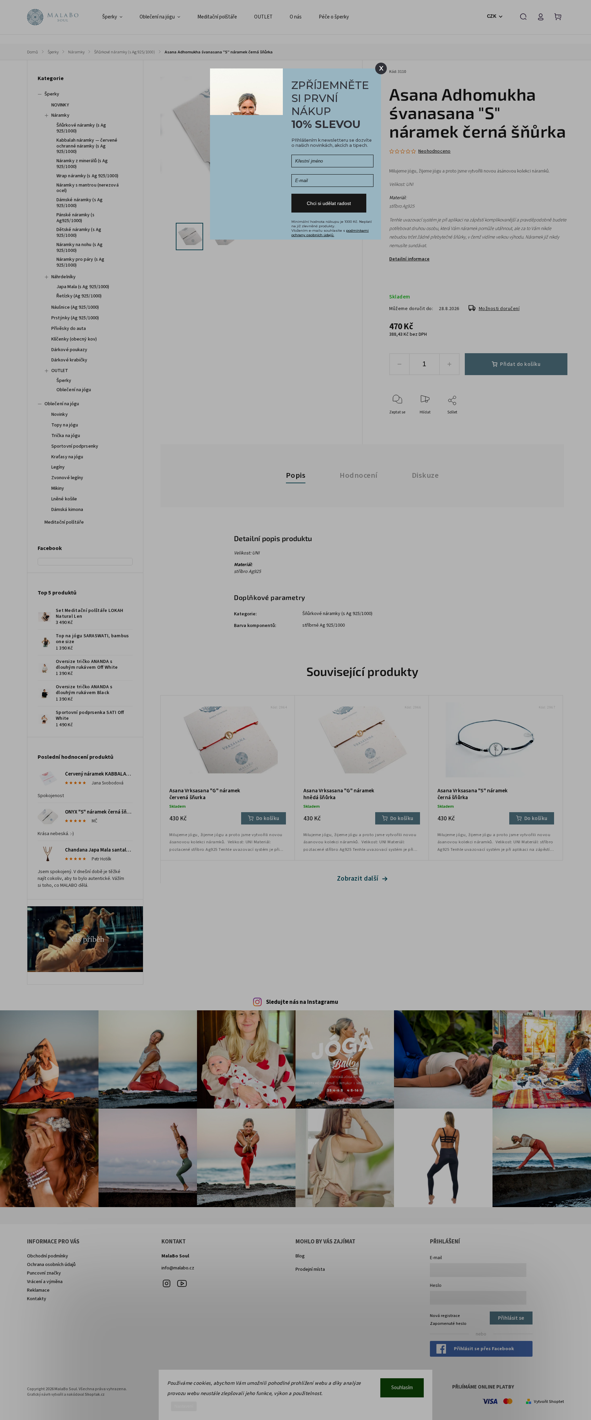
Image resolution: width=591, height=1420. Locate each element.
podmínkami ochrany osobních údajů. (330, 232)
